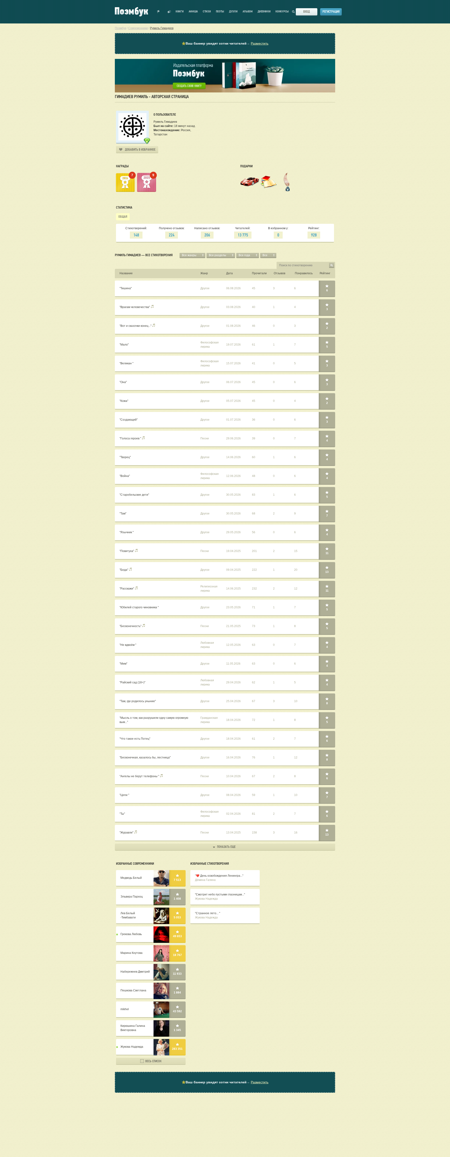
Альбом (248, 11)
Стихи (207, 11)
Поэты (220, 11)
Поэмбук (120, 28)
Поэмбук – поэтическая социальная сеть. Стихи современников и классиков (131, 12)
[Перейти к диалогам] (169, 12)
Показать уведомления (158, 12)
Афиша (193, 11)
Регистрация (331, 11)
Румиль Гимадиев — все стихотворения (143, 255)
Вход (306, 11)
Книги (180, 11)
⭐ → (225, 43)
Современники (138, 28)
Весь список (153, 1061)
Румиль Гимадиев (161, 28)
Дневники (264, 11)
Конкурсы (282, 11)
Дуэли (233, 11)
